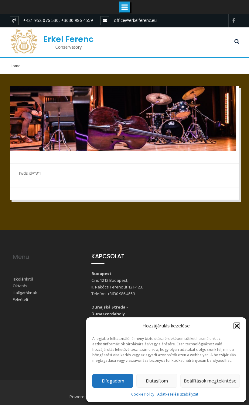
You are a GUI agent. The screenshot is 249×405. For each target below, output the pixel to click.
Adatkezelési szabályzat (177, 394)
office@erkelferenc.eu (135, 20)
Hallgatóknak (25, 292)
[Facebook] (233, 20)
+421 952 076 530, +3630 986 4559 (58, 20)
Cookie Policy (142, 394)
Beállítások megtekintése (210, 381)
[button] (237, 326)
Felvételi (20, 299)
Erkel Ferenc (68, 39)
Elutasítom (157, 381)
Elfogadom (113, 381)
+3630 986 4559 (121, 293)
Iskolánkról (23, 279)
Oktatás (20, 285)
